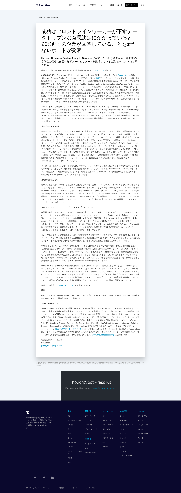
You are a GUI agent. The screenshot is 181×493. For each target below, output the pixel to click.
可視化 (70, 429)
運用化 (70, 438)
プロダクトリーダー (91, 429)
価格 (69, 462)
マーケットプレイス (126, 425)
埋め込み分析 (72, 442)
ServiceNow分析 (90, 453)
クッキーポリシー (91, 488)
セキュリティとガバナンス (76, 452)
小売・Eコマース (108, 425)
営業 (86, 448)
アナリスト (88, 425)
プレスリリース (99, 70)
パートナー (123, 429)
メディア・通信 (108, 438)
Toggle (118, 5)
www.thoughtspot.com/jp (103, 335)
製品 (69, 416)
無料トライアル (131, 5)
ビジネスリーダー (91, 416)
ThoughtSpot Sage (74, 420)
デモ (142, 5)
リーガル (123, 451)
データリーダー (90, 420)
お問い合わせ (142, 442)
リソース (140, 420)
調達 (104, 442)
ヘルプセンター (143, 433)
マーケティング (90, 444)
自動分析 (70, 425)
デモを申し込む (143, 425)
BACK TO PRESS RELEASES (48, 17)
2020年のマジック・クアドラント (69, 329)
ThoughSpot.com (65, 285)
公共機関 (105, 447)
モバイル (70, 447)
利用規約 (61, 488)
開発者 (87, 433)
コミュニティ (142, 429)
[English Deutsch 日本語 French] (121, 5)
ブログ (122, 447)
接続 (69, 433)
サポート (140, 438)
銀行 (104, 416)
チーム (122, 416)
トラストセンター (126, 456)
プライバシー (75, 488)
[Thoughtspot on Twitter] (35, 478)
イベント (123, 433)
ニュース (123, 438)
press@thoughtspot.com (51, 346)
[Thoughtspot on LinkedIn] (52, 478)
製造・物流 (106, 429)
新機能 (70, 458)
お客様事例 (123, 420)
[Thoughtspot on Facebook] (44, 478)
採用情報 (123, 442)
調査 (98, 78)
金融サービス (107, 420)
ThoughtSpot (123, 75)
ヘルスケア (106, 433)
